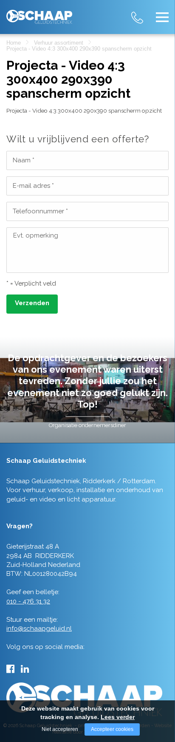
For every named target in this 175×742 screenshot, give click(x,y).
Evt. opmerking (35, 235)
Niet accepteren (60, 729)
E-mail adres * (33, 186)
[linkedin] (25, 668)
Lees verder (118, 717)
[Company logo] (39, 13)
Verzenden (32, 303)
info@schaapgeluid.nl (39, 628)
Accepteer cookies (112, 729)
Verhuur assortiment (58, 43)
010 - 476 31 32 (145, 12)
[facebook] (10, 668)
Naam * (23, 160)
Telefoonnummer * (40, 211)
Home (13, 43)
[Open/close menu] (162, 17)
